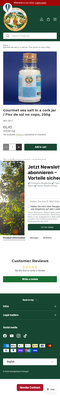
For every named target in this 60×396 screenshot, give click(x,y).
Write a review (30, 279)
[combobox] (30, 36)
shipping (20, 134)
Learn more (40, 3)
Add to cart (40, 147)
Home (5, 45)
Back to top (28, 300)
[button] (48, 19)
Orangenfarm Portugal (19, 371)
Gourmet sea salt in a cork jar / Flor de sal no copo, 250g (26, 47)
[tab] (14, 237)
